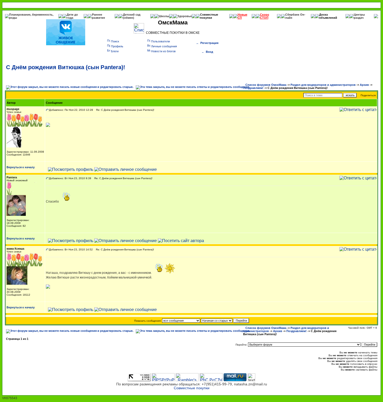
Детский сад (131, 14)
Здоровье (184, 16)
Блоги (115, 51)
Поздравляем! (253, 87)
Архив (364, 84)
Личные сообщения (164, 46)
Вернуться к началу (21, 167)
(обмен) (128, 17)
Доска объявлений (328, 16)
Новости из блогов (163, 51)
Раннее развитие (98, 16)
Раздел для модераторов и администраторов (323, 84)
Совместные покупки (209, 16)
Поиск (115, 41)
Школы (164, 16)
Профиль (117, 46)
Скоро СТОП (264, 16)
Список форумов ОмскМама (265, 84)
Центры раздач (359, 16)
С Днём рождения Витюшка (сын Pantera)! (65, 67)
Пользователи (160, 41)
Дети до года (72, 16)
